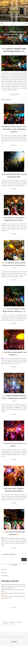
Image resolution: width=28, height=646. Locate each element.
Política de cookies (8, 623)
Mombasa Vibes (20, 29)
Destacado (13, 29)
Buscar (24, 559)
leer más (14, 40)
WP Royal (22, 637)
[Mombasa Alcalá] (14, 8)
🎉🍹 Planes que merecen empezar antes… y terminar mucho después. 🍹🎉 (14, 398)
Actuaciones (8, 29)
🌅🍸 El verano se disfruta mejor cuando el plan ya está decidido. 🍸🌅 (14, 265)
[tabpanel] (14, 35)
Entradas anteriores (8, 554)
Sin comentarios (23, 99)
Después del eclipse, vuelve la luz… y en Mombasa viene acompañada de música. (14, 129)
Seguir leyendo (14, 94)
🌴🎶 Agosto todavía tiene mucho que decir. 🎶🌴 (13, 34)
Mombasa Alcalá (7, 99)
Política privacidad (15, 622)
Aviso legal (6, 622)
